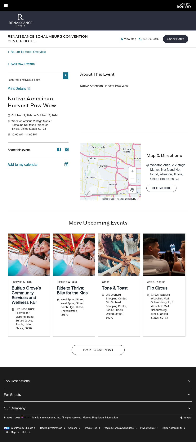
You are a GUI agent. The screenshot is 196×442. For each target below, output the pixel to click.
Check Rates (175, 39)
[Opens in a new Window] (184, 5)
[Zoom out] (132, 179)
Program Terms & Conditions (119, 427)
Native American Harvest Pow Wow (32, 102)
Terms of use (108, 199)
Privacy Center (147, 427)
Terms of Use (90, 427)
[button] (40, 125)
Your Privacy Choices (21, 427)
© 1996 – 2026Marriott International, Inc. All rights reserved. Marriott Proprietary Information (61, 417)
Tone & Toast (114, 288)
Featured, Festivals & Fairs (24, 80)
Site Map (11, 432)
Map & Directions (164, 155)
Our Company (14, 408)
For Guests (12, 395)
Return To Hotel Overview (28, 52)
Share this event (19, 150)
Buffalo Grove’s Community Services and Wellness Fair (26, 295)
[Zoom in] (132, 171)
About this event (97, 74)
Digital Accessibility (172, 427)
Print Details (17, 88)
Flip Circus (157, 288)
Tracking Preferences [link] (51, 427)
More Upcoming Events (98, 223)
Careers (72, 427)
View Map (130, 39)
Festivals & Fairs (22, 282)
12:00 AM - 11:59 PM (24, 134)
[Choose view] (132, 190)
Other (105, 282)
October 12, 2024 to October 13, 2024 (34, 115)
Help (24, 432)
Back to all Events (23, 64)
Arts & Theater (156, 282)
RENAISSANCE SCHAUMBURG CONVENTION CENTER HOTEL (48, 39)
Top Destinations (17, 381)
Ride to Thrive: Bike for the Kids (72, 290)
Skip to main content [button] (12, 1)
